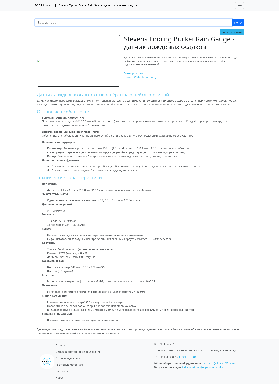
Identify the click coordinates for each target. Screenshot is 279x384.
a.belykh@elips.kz (214, 363)
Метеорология (133, 73)
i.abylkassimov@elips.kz (196, 367)
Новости (61, 377)
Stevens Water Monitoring (140, 77)
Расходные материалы (70, 364)
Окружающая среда (68, 358)
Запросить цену (232, 32)
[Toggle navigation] (239, 5)
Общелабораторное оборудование (78, 352)
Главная (61, 345)
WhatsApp (231, 363)
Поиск (238, 22)
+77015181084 (187, 357)
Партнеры (62, 371)
